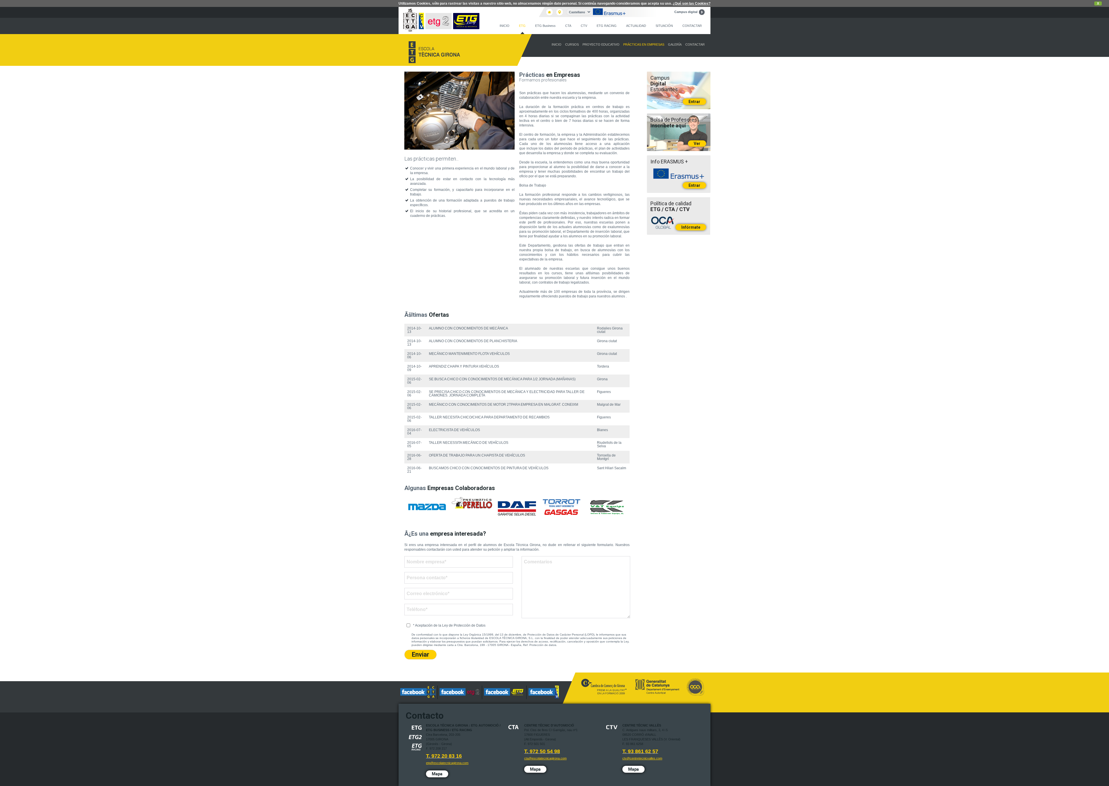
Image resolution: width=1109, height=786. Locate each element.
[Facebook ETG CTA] (418, 692)
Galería (675, 44)
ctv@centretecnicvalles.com (642, 758)
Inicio (504, 25)
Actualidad (636, 25)
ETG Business (545, 25)
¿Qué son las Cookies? (691, 3)
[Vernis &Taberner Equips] (607, 507)
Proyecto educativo (601, 44)
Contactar (692, 25)
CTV (584, 25)
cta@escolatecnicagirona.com (545, 758)
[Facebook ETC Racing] (504, 692)
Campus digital (685, 12)
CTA (568, 25)
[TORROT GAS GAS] (562, 507)
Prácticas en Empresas (643, 44)
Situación (664, 25)
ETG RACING (607, 25)
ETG (522, 25)
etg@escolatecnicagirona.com (447, 763)
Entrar (694, 101)
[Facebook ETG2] (460, 692)
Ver (697, 143)
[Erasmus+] (609, 12)
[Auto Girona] (427, 507)
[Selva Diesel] (517, 508)
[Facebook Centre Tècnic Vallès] (544, 692)
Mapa (437, 774)
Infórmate (690, 227)
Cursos (572, 44)
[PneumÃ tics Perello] (472, 503)
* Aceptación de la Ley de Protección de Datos (449, 625)
